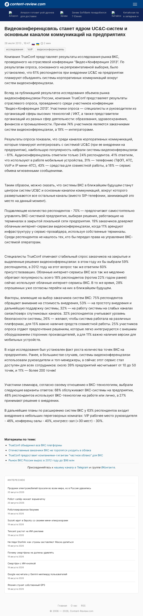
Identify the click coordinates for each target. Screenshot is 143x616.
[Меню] (135, 4)
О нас (74, 605)
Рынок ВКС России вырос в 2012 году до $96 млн (41, 460)
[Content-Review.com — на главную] (24, 4)
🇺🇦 (37, 43)
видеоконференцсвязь (50, 49)
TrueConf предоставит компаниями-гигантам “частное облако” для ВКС (56, 455)
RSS (83, 605)
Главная (62, 605)
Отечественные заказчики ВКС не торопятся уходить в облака (50, 450)
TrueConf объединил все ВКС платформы (35, 445)
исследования (14, 49)
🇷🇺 (33, 43)
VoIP (30, 49)
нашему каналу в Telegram (71, 467)
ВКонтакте (108, 467)
